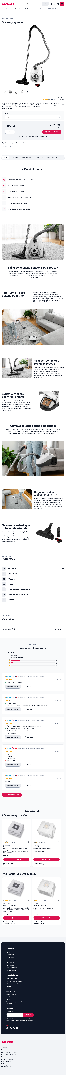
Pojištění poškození (7, 1066)
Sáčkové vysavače (32, 8)
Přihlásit (28, 1015)
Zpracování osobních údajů (9, 1057)
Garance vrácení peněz (8, 1059)
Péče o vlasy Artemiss (8, 1050)
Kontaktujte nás (6, 1061)
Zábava (8, 960)
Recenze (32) (39, 157)
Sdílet (62, 97)
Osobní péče (10, 957)
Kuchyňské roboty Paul (8, 1052)
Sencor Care (10, 989)
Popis (5, 157)
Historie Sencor (6, 1064)
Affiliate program (11, 994)
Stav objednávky (11, 978)
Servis (8, 999)
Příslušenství (10, 962)
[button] (51, 132)
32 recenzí (61, 99)
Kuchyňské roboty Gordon (9, 1054)
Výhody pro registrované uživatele (14, 1002)
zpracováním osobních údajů (24, 1020)
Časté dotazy (10, 991)
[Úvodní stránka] (2, 8)
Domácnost (9, 8)
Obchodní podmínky (12, 984)
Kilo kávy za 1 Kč (11, 968)
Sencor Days (10, 965)
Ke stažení (58, 629)
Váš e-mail (9, 1011)
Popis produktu (7, 108)
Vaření (8, 952)
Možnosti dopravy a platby (14, 981)
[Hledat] (45, 4)
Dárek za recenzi (11, 997)
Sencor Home (5, 1047)
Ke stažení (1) (26, 157)
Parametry (15, 157)
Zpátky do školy (11, 970)
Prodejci (8, 986)
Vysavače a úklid (19, 8)
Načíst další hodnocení (12, 794)
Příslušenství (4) (53, 157)
